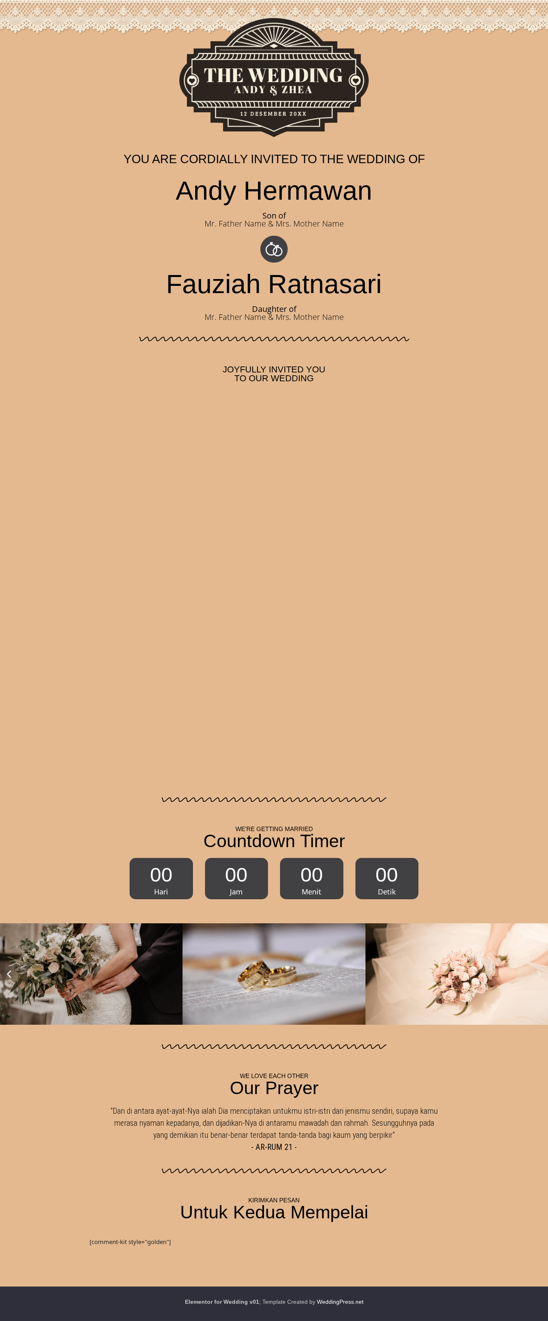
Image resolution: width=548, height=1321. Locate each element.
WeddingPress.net (340, 1302)
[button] (9, 974)
